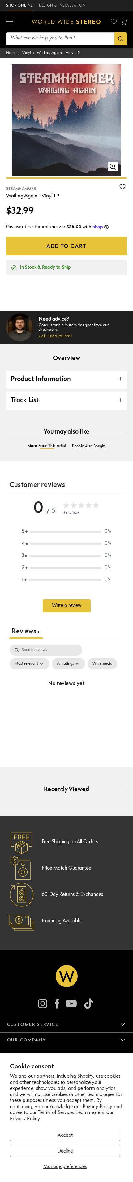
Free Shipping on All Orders (70, 841)
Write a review (66, 605)
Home (11, 53)
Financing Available (61, 921)
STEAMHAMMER (21, 189)
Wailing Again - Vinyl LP (58, 53)
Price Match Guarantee (66, 868)
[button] (9, 22)
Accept (65, 1135)
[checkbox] (102, 663)
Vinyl (26, 53)
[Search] (120, 38)
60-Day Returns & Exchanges (72, 894)
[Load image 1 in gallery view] (66, 178)
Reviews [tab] (26, 631)
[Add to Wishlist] (122, 186)
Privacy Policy (25, 1119)
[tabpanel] (66, 698)
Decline (65, 1151)
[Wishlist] (114, 21)
